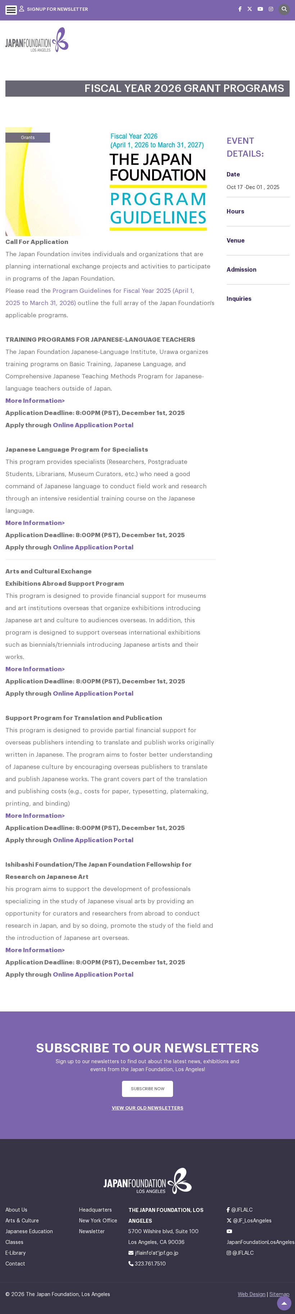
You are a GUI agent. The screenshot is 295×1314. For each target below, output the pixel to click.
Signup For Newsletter (57, 9)
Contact (15, 1264)
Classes (14, 1242)
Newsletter (92, 1231)
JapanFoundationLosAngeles (258, 1242)
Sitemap (279, 1294)
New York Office (98, 1220)
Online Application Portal (93, 425)
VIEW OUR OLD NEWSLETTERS (147, 1108)
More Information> (36, 401)
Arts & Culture (22, 1220)
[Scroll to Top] (284, 1303)
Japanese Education (29, 1231)
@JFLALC (241, 1210)
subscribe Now (147, 1089)
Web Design (252, 1294)
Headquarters (95, 1210)
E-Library (15, 1253)
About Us (16, 1210)
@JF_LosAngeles (252, 1220)
